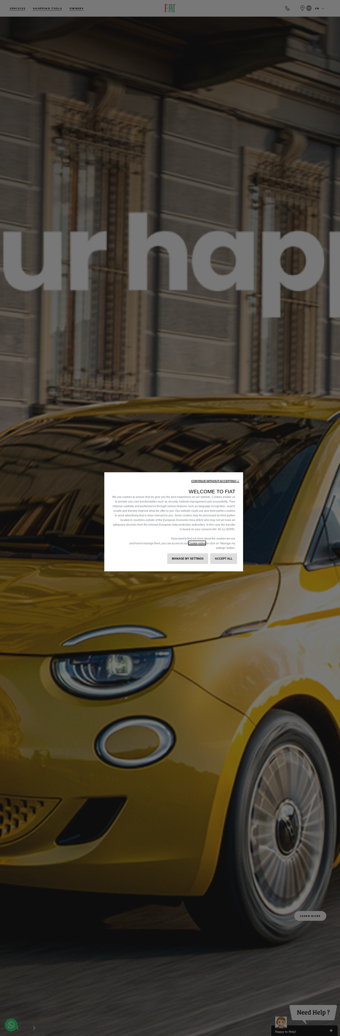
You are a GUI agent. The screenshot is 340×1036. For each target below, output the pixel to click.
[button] (215, 481)
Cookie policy (197, 543)
